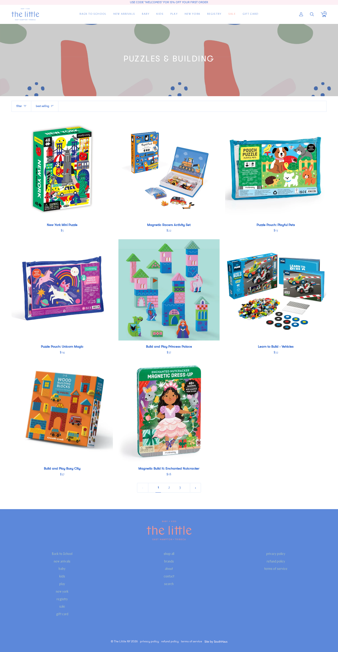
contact (169, 576)
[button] (145, 14)
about (169, 569)
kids (62, 576)
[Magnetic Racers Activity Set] (169, 168)
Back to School (62, 554)
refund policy (276, 561)
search (169, 584)
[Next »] (195, 488)
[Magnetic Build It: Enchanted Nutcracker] (169, 411)
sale (62, 607)
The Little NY (122, 641)
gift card (62, 614)
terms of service (275, 569)
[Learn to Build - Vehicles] (276, 290)
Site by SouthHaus (215, 641)
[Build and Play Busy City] (62, 411)
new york (62, 592)
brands (169, 561)
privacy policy (275, 554)
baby (62, 569)
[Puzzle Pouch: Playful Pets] (276, 168)
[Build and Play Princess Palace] (169, 290)
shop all (169, 554)
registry (62, 599)
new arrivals (62, 561)
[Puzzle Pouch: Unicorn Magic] (62, 290)
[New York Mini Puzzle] (62, 168)
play (62, 584)
